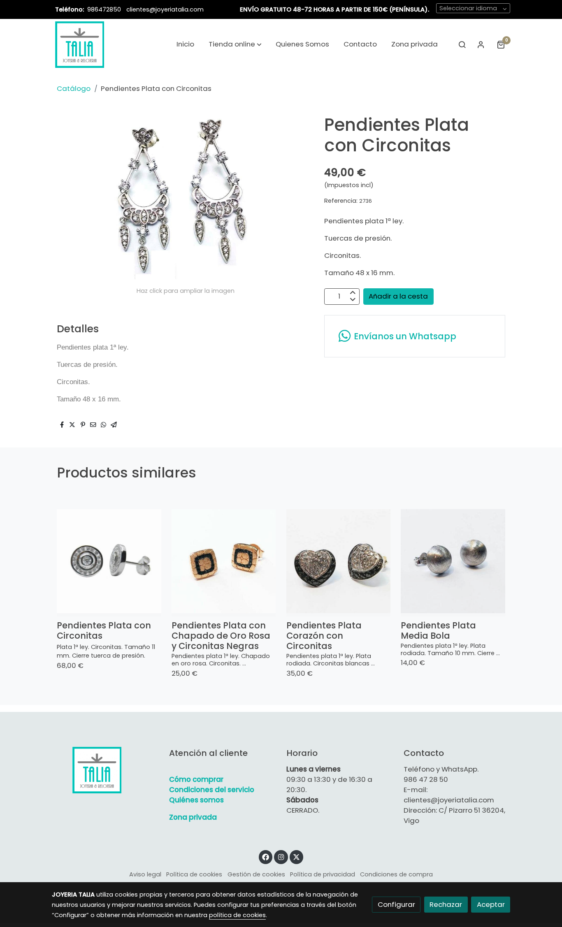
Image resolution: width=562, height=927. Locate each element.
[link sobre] (105, 769)
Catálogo (74, 88)
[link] (79, 44)
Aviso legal (145, 874)
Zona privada (193, 817)
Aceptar (491, 904)
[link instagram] (281, 856)
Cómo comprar (196, 779)
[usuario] (481, 44)
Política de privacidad (322, 874)
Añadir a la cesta (398, 296)
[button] (235, 44)
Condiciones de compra (396, 874)
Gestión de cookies (256, 874)
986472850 (105, 9)
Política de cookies (194, 874)
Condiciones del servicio (211, 790)
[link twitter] (297, 856)
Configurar (396, 904)
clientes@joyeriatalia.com (165, 9)
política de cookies (237, 915)
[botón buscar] (462, 44)
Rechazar (446, 904)
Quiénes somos (196, 800)
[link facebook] (266, 856)
